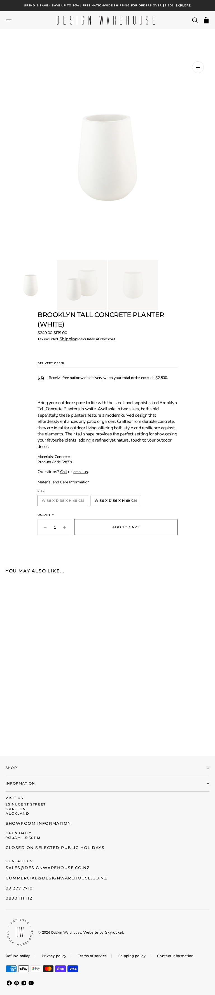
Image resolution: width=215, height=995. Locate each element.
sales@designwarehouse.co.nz (48, 867)
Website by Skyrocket (103, 932)
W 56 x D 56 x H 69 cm (118, 501)
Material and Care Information (64, 482)
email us (80, 471)
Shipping (69, 338)
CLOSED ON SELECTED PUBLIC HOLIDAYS (55, 847)
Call (63, 471)
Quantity (46, 515)
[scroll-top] (203, 983)
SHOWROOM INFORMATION (38, 823)
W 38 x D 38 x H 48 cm (65, 501)
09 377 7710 (19, 888)
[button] (9, 20)
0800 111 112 (19, 898)
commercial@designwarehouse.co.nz (56, 878)
